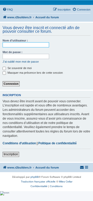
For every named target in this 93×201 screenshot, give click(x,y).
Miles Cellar (65, 181)
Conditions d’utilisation (19, 143)
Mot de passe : (12, 52)
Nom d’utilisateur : (15, 40)
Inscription (11, 154)
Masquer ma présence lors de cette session (35, 72)
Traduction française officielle (38, 181)
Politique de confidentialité (57, 143)
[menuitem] (8, 9)
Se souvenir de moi (19, 68)
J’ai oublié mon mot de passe (21, 61)
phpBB (34, 176)
